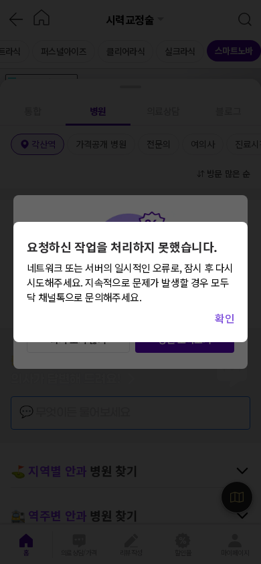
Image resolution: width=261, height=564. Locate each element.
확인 (224, 318)
